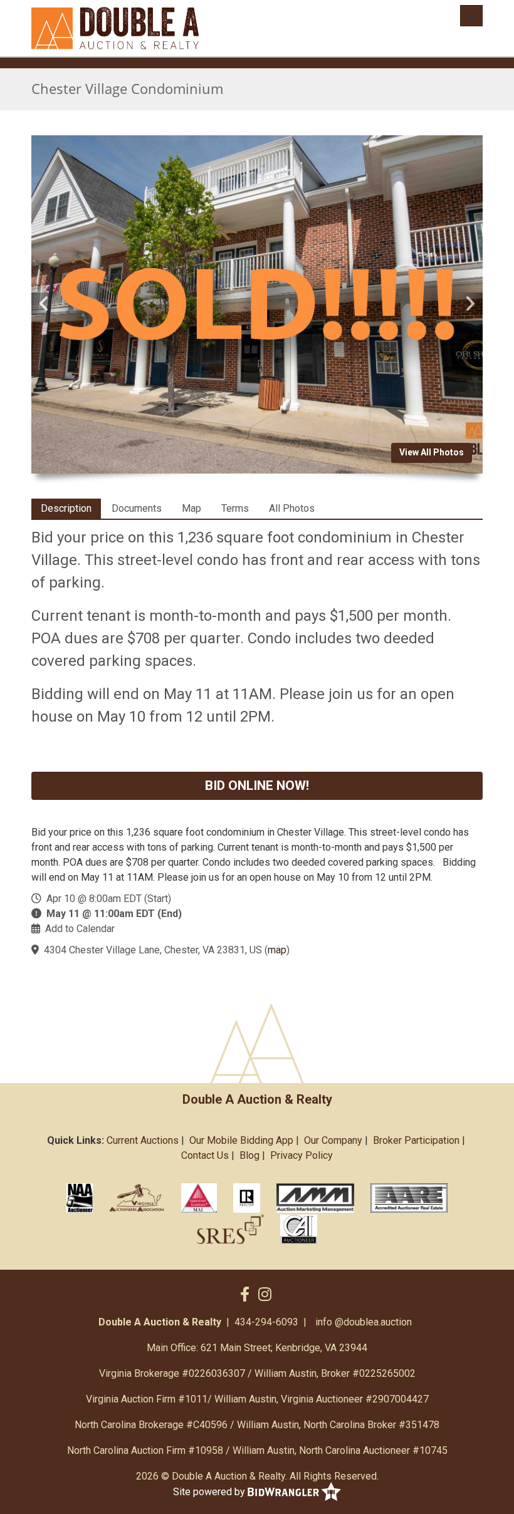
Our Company (333, 1140)
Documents (137, 508)
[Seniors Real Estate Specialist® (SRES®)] (230, 1229)
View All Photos (431, 452)
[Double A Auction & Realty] (115, 28)
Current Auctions (143, 1140)
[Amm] (315, 1197)
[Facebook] (244, 1295)
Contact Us (205, 1155)
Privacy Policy (301, 1155)
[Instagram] (264, 1295)
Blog (249, 1155)
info (323, 1322)
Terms (235, 508)
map (277, 950)
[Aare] (409, 1197)
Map (191, 508)
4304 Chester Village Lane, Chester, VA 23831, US (153, 950)
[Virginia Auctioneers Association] (137, 1197)
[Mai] (199, 1197)
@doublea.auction (373, 1322)
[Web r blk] (246, 1197)
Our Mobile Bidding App (241, 1140)
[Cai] (298, 1229)
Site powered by (210, 1492)
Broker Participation (416, 1140)
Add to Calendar (80, 929)
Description (66, 508)
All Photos (292, 508)
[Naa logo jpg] (80, 1197)
